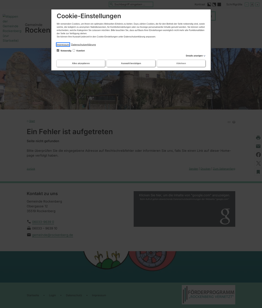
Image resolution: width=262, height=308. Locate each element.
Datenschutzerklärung (83, 44)
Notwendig (66, 51)
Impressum (63, 44)
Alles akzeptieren (81, 63)
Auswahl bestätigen (131, 63)
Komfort (80, 51)
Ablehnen (181, 63)
